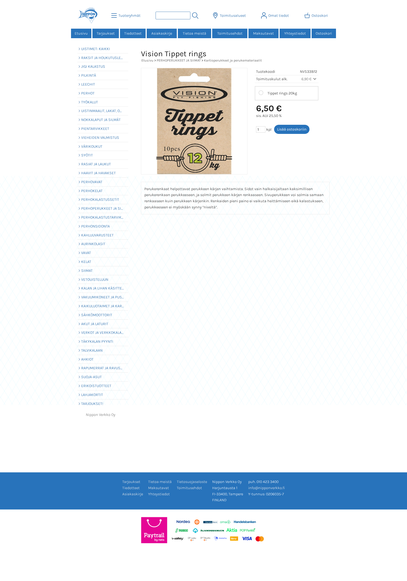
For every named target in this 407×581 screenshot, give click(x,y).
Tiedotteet (133, 33)
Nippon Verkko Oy (100, 414)
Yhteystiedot (295, 33)
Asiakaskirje (161, 33)
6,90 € (306, 79)
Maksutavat (263, 33)
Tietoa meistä (194, 33)
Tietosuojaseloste (192, 481)
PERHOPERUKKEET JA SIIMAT (179, 60)
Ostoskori (324, 33)
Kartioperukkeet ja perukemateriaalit (233, 60)
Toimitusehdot (230, 33)
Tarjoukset (106, 33)
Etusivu (81, 33)
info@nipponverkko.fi (266, 488)
